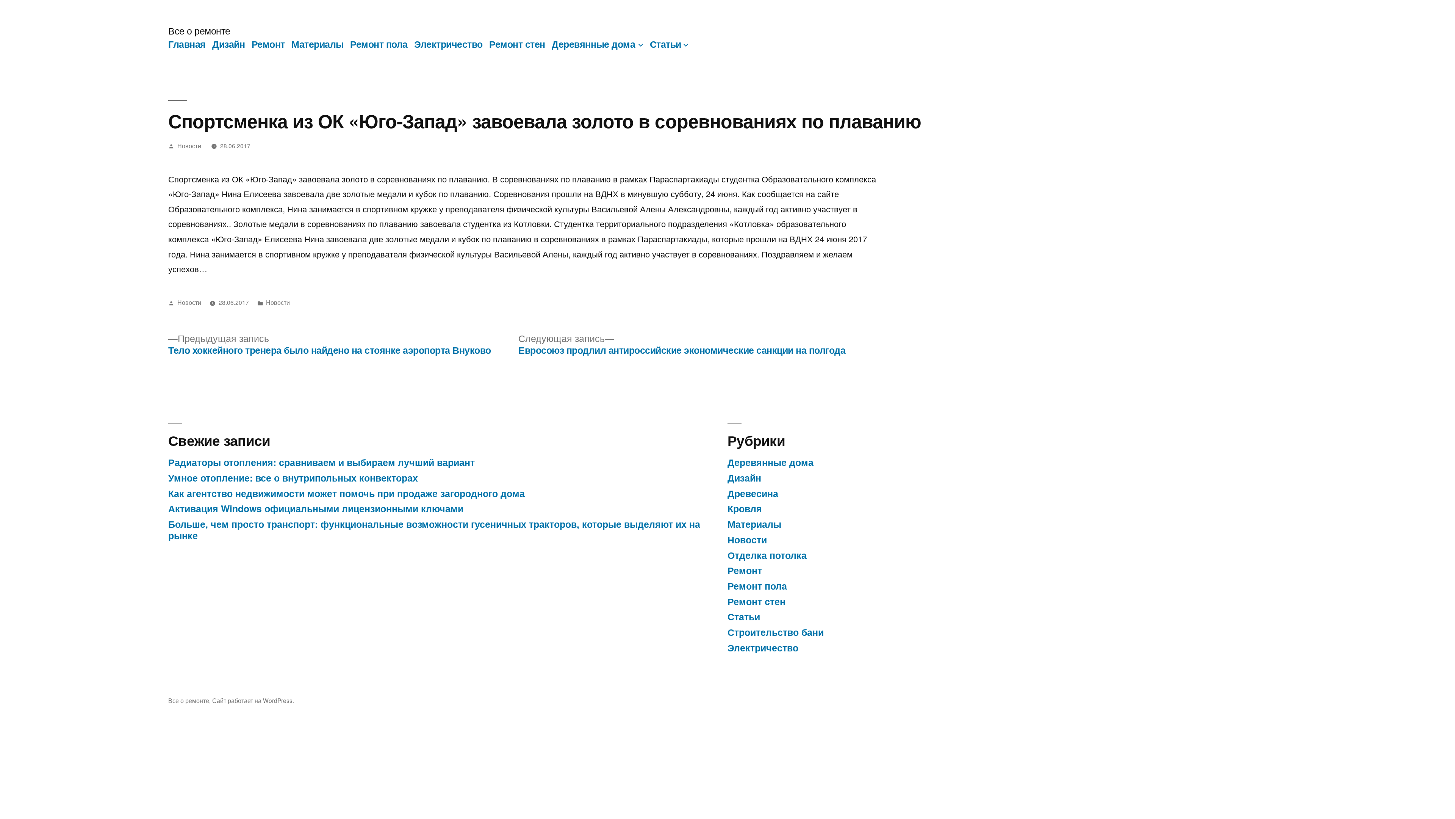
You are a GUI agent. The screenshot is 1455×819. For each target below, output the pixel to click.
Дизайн (228, 44)
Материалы (317, 44)
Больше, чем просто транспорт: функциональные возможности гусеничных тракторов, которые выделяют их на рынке (434, 529)
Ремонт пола (379, 44)
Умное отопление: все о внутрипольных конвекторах (293, 478)
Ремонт (268, 44)
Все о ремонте (199, 30)
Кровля (745, 508)
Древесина (753, 493)
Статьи (665, 44)
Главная (187, 44)
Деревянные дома (593, 44)
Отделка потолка (767, 555)
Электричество (448, 44)
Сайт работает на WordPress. (253, 700)
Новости (189, 145)
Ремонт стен (517, 44)
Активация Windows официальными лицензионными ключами (315, 508)
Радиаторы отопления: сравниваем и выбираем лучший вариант (321, 462)
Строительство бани (776, 632)
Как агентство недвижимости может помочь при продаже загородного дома (346, 493)
